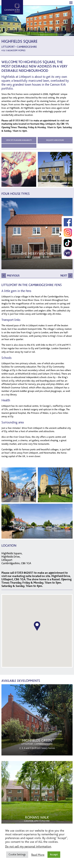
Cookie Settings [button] (17, 854)
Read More (37, 854)
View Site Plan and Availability (19, 140)
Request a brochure (55, 140)
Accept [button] (54, 854)
